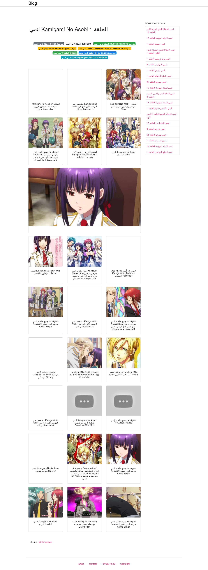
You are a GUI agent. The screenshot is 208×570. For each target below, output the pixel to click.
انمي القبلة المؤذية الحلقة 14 (160, 146)
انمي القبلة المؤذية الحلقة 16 (160, 102)
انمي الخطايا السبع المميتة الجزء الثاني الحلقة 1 (161, 51)
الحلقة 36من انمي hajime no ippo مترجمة (57, 48)
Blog (32, 3)
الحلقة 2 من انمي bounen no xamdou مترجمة (114, 43)
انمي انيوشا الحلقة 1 (156, 43)
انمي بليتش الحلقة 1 (156, 70)
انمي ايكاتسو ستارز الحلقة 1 (159, 108)
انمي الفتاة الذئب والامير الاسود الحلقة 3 (161, 95)
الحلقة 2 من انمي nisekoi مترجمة (48, 43)
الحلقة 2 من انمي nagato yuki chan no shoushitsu (84, 57)
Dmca (81, 563)
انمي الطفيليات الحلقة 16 (158, 123)
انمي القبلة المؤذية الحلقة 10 (160, 87)
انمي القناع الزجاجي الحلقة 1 (160, 152)
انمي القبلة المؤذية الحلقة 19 (160, 38)
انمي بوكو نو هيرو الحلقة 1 (158, 58)
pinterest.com (45, 541)
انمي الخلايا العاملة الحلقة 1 (159, 76)
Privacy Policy (108, 563)
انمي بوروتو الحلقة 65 (156, 134)
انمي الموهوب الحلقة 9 (157, 64)
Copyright (125, 563)
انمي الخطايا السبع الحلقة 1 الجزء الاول (161, 115)
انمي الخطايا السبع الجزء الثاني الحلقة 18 (160, 30)
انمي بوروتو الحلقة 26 (156, 81)
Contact (93, 563)
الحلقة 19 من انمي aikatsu (65, 52)
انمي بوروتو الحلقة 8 (156, 128)
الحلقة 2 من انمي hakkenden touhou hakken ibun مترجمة (104, 48)
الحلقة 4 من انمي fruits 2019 (78, 43)
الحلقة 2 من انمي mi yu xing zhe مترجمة (97, 52)
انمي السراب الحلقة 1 (156, 140)
